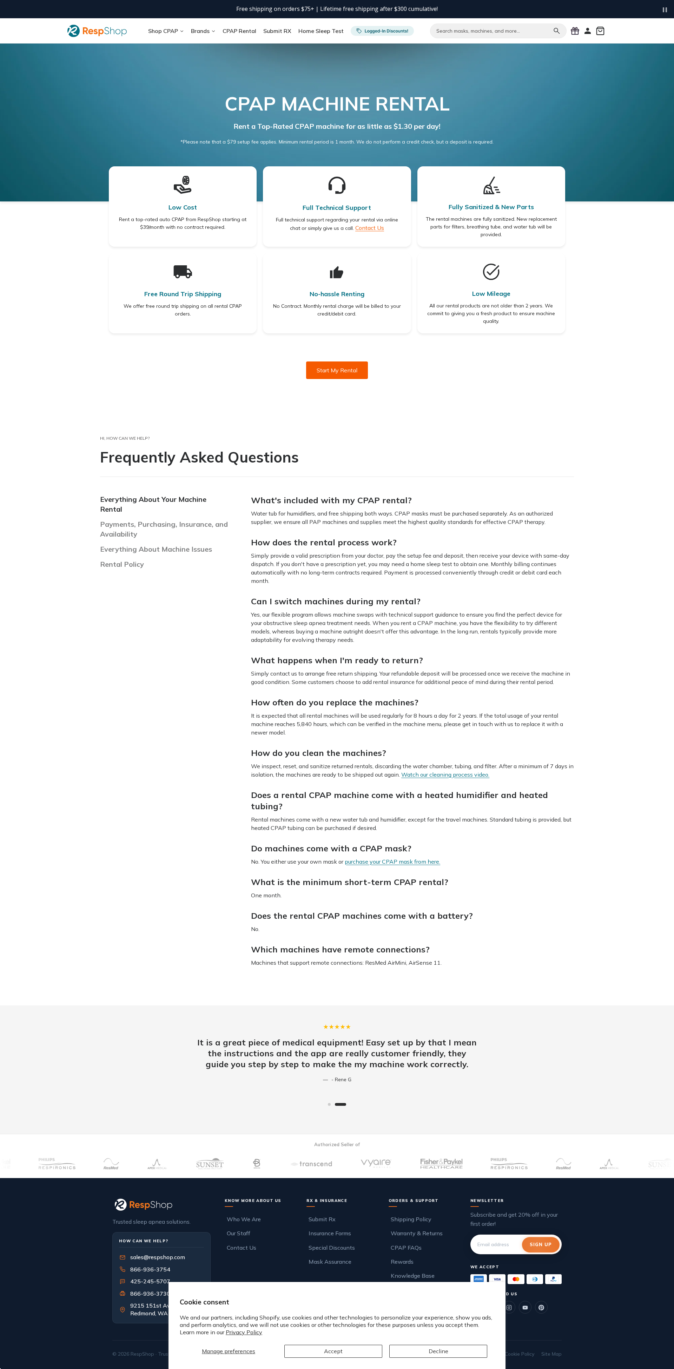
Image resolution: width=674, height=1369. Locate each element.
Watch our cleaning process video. (445, 774)
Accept (333, 1351)
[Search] (556, 30)
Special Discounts (332, 1247)
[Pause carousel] (665, 10)
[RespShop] (161, 1204)
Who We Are (244, 1219)
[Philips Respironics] (235, 1164)
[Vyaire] (103, 1164)
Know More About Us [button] (253, 1200)
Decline (438, 1351)
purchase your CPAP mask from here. (392, 861)
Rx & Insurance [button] (326, 1200)
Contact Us (241, 1247)
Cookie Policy (519, 1354)
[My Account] (587, 31)
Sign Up (541, 1244)
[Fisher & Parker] (168, 1164)
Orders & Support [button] (414, 1200)
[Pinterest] (541, 1307)
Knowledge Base (413, 1275)
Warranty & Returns (417, 1233)
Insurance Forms (330, 1233)
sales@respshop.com (157, 1257)
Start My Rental (337, 370)
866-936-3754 (150, 1269)
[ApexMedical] (336, 1164)
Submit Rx (322, 1219)
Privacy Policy (244, 1332)
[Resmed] (290, 1164)
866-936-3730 (150, 1293)
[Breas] (436, 1164)
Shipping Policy (411, 1219)
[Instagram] (509, 1307)
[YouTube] (525, 1307)
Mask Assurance (330, 1261)
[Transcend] (37, 1164)
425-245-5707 (145, 1281)
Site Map (551, 1354)
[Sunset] (388, 1164)
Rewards (402, 1261)
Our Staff (238, 1233)
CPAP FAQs (406, 1247)
